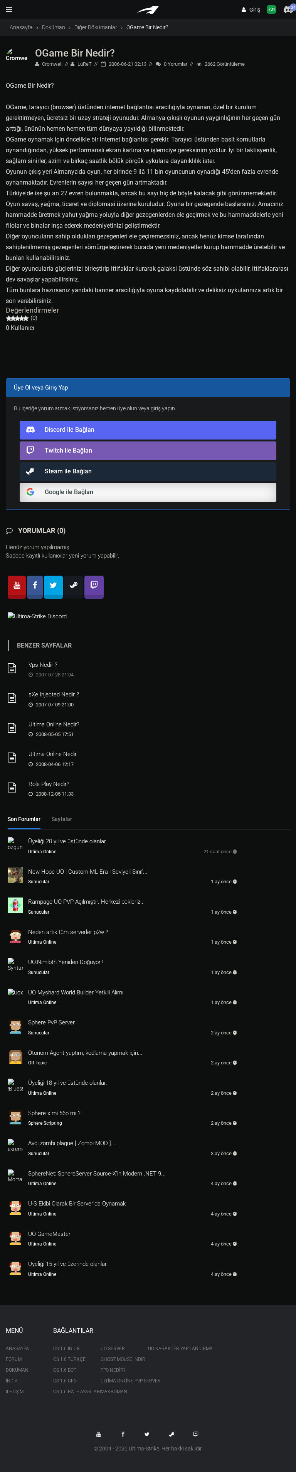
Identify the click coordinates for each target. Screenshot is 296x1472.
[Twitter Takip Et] (147, 1434)
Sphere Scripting (45, 1123)
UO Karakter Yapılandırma (166, 1348)
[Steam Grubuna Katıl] (171, 1434)
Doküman (53, 27)
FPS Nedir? (113, 1370)
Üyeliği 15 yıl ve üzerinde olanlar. (68, 1264)
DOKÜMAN (17, 1370)
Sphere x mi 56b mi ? (54, 1113)
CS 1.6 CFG (65, 1381)
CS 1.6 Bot (64, 1370)
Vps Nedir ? (43, 664)
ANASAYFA (17, 1348)
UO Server (113, 1348)
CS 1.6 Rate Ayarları (71, 1391)
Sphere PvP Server (51, 1022)
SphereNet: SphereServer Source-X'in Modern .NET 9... (97, 1173)
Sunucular (38, 881)
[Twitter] (53, 587)
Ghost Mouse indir (118, 1359)
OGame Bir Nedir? (75, 53)
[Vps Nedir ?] (15, 668)
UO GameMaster (49, 1234)
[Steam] (73, 587)
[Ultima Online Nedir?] (15, 728)
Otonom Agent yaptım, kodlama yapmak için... (85, 1052)
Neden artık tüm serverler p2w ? (68, 932)
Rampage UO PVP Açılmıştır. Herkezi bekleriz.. (85, 901)
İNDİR (12, 1381)
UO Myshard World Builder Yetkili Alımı (75, 992)
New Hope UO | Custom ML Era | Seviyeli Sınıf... (88, 871)
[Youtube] (17, 587)
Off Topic (37, 1063)
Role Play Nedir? (49, 784)
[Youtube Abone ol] (98, 1434)
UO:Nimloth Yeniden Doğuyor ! (65, 962)
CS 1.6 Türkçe (69, 1359)
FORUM (14, 1359)
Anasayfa (21, 27)
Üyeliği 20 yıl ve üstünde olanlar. (67, 841)
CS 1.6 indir (66, 1348)
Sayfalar (62, 819)
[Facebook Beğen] (123, 1434)
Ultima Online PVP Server (118, 1381)
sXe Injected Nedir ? (54, 694)
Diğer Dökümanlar (95, 27)
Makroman (114, 1391)
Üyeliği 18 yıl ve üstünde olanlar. (67, 1082)
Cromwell (51, 64)
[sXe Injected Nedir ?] (15, 698)
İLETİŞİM (15, 1391)
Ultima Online (42, 851)
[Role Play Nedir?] (15, 787)
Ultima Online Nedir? (54, 724)
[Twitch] (94, 587)
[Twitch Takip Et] (195, 1434)
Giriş (253, 10)
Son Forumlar (24, 819)
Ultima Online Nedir (53, 754)
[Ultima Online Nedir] (15, 757)
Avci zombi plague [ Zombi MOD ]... (72, 1143)
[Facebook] (35, 587)
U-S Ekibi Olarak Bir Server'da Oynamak (77, 1203)
